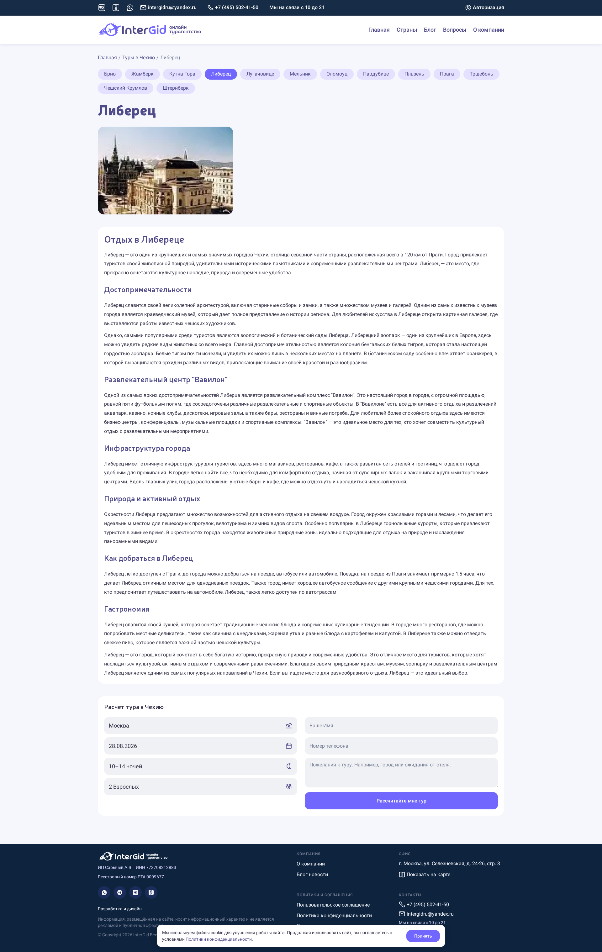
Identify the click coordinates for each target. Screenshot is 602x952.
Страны (407, 29)
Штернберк (176, 88)
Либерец (221, 74)
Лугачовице (260, 74)
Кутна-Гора (182, 74)
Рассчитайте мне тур (401, 801)
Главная (379, 29)
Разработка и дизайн (120, 908)
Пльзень (414, 74)
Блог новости (312, 874)
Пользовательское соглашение (333, 905)
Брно (110, 74)
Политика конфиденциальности (334, 915)
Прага (447, 74)
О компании (488, 29)
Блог (430, 29)
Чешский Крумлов (125, 88)
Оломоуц (336, 74)
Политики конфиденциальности (219, 939)
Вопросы (454, 29)
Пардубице (376, 74)
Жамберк (142, 74)
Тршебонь (481, 74)
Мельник (300, 74)
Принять (423, 936)
